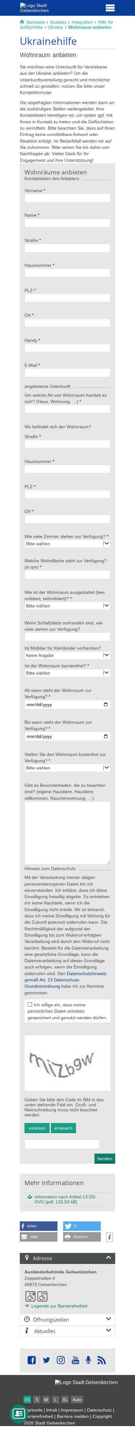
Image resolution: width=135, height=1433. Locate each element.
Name (30, 215)
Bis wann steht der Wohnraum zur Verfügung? (58, 725)
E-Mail (30, 365)
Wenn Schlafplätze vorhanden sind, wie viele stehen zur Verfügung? (63, 626)
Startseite (33, 1410)
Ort (27, 315)
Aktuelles (44, 1331)
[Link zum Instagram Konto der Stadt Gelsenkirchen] (61, 1360)
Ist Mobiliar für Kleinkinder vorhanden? (62, 648)
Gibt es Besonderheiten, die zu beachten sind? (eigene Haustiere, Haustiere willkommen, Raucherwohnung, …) (64, 792)
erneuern (63, 1128)
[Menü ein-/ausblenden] (110, 7)
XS (27, 1399)
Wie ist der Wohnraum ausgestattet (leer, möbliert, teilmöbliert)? (65, 595)
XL (65, 1399)
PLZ (28, 290)
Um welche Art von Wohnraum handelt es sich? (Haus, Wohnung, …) (65, 398)
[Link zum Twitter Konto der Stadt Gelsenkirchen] (46, 1360)
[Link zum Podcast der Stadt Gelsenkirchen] (88, 1360)
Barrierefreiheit (38, 1416)
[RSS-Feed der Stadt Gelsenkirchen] (101, 1360)
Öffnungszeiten (51, 1319)
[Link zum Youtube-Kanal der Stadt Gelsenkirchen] (75, 1360)
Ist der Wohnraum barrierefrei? (55, 665)
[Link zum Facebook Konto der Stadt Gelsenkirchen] (31, 1360)
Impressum (72, 1410)
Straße (31, 240)
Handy (30, 340)
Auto (77, 1399)
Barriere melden (73, 1416)
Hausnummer (37, 265)
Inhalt (51, 1410)
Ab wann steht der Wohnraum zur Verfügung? (57, 693)
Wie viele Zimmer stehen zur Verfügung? (64, 536)
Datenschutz (99, 1410)
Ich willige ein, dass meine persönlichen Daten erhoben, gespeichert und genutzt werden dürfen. (67, 1011)
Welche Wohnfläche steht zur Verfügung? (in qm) (65, 564)
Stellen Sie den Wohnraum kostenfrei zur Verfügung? (65, 757)
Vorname (33, 190)
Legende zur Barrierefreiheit (59, 1305)
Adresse (42, 1258)
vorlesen (37, 1128)
